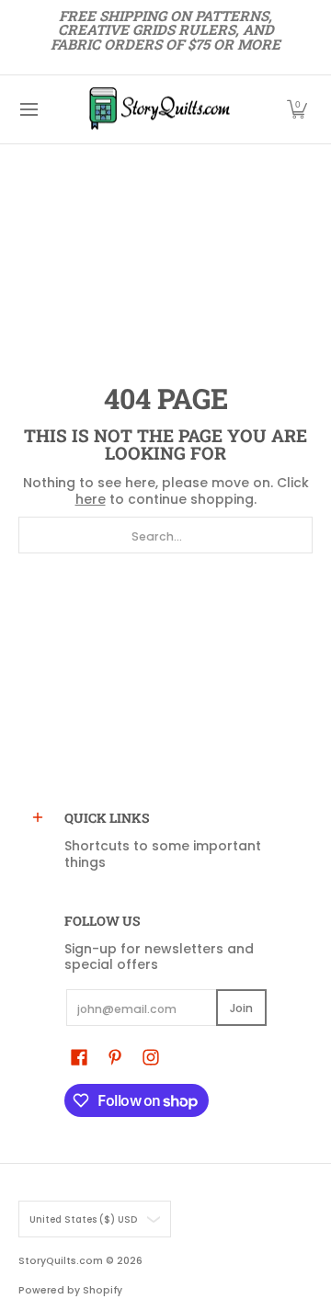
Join (241, 1008)
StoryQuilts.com (60, 1261)
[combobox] (165, 535)
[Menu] (28, 109)
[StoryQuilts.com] (159, 109)
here (90, 499)
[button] (297, 109)
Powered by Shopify (70, 1290)
